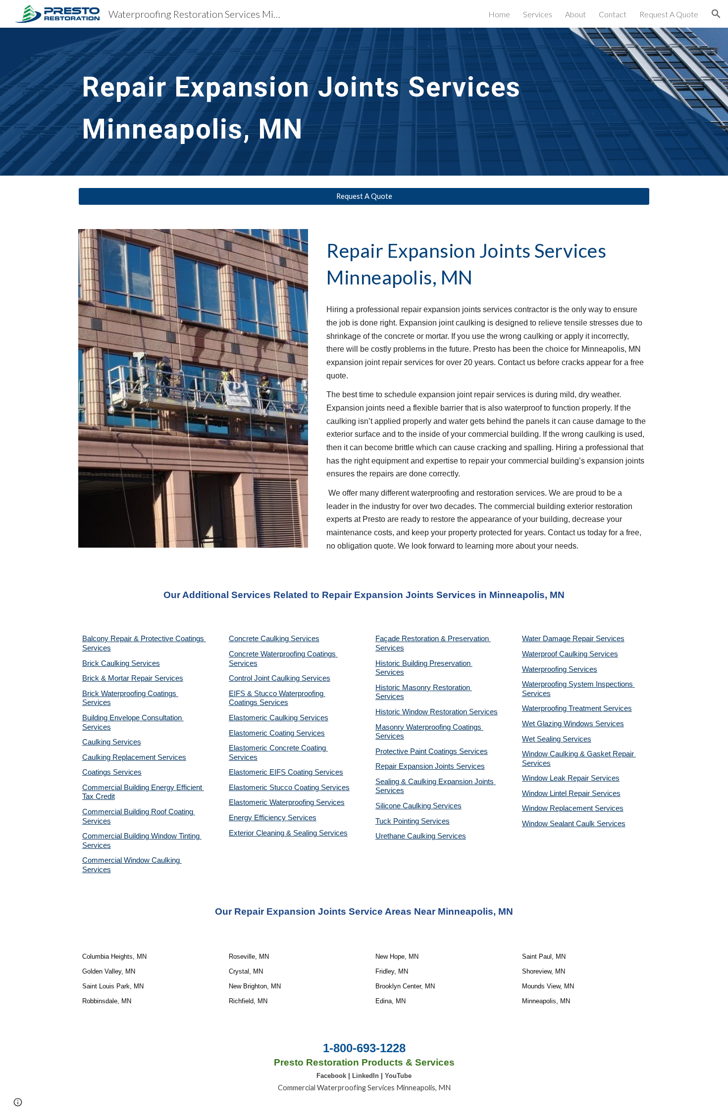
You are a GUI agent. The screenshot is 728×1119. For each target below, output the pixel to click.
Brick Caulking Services (121, 663)
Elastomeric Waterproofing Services (287, 802)
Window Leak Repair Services (571, 778)
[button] (716, 14)
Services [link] (537, 14)
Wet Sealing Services (556, 739)
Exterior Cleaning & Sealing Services (288, 833)
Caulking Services (111, 742)
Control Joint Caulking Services (279, 678)
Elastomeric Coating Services (277, 733)
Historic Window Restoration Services (436, 712)
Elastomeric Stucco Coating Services (289, 788)
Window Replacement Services (573, 808)
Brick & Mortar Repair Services (132, 678)
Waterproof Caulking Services (570, 654)
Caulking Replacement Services (134, 757)
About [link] (575, 14)
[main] (364, 101)
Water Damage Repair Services (573, 639)
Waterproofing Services (559, 669)
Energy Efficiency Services (272, 818)
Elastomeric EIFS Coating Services (286, 772)
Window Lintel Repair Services (571, 793)
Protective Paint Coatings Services (431, 751)
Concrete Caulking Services (274, 639)
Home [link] (499, 14)
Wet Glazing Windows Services (573, 724)
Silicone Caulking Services (418, 806)
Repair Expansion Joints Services (430, 766)
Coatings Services (112, 772)
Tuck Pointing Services (412, 821)
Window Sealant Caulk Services (573, 824)
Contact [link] (612, 14)
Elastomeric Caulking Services (278, 718)
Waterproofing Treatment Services (577, 708)
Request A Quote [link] (668, 14)
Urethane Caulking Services (420, 836)
